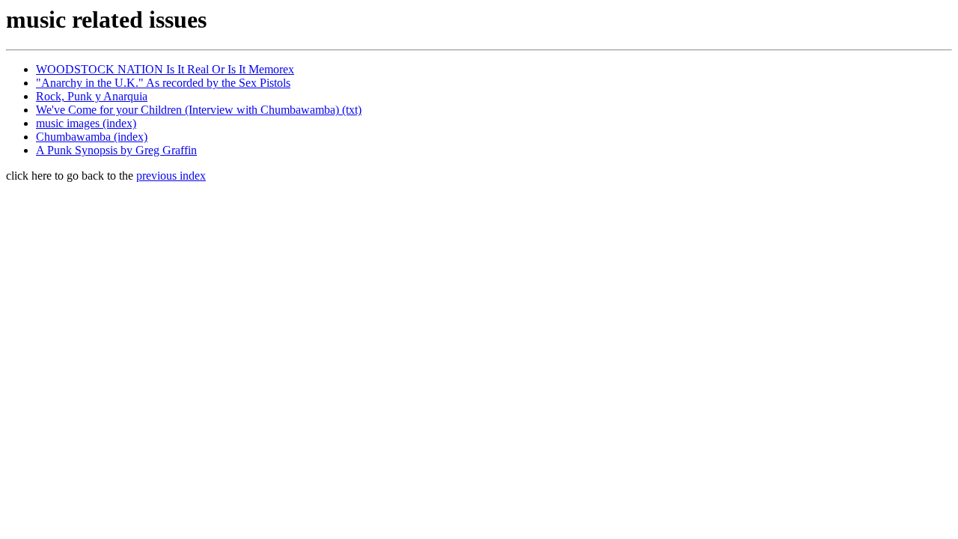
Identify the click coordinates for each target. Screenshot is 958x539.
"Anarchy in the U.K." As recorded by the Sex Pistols (163, 82)
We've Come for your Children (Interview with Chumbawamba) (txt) (198, 109)
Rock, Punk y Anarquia (91, 96)
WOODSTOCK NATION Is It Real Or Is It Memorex (165, 69)
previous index (171, 175)
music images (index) (86, 123)
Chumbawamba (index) (91, 136)
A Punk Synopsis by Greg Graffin (116, 150)
